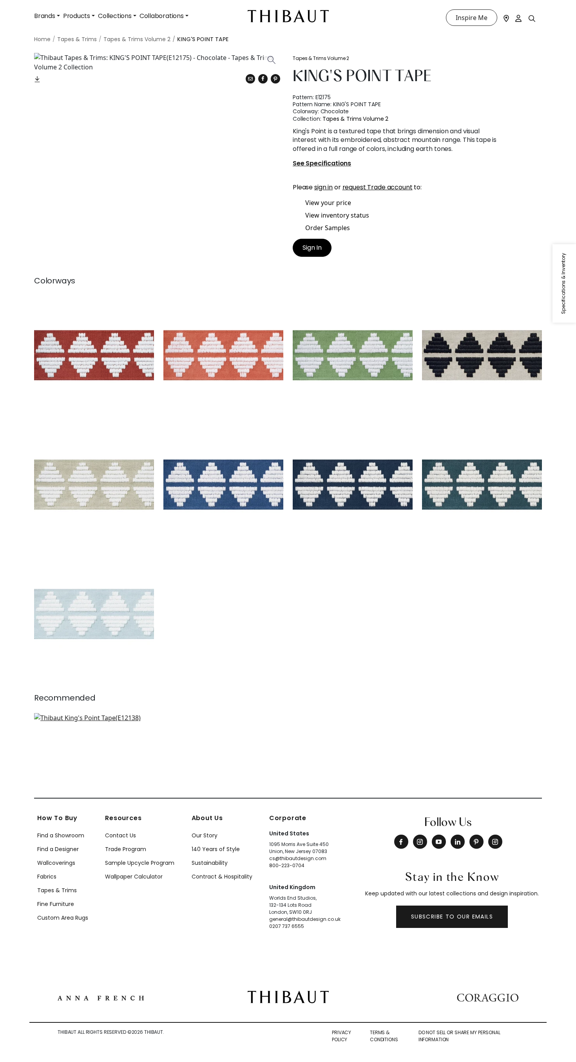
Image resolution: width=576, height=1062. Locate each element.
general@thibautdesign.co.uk (305, 919)
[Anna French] (101, 997)
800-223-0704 (286, 865)
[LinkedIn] (458, 842)
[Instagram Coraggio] (495, 842)
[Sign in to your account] (518, 17)
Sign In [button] (312, 247)
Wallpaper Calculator (134, 876)
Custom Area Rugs (62, 918)
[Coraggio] (487, 997)
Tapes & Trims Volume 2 (321, 58)
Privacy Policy (341, 1036)
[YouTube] (439, 842)
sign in (323, 187)
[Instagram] (420, 842)
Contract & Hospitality (222, 876)
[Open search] (532, 18)
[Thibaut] (288, 996)
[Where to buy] (506, 17)
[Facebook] (401, 842)
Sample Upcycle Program (139, 863)
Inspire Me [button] (471, 17)
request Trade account (377, 187)
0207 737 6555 (286, 926)
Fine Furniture (55, 904)
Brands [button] (44, 15)
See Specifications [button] (322, 164)
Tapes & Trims (57, 890)
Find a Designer (58, 849)
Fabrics (46, 876)
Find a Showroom (60, 835)
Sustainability (210, 863)
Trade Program (125, 849)
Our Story (204, 835)
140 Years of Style (216, 849)
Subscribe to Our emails (452, 916)
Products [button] (76, 15)
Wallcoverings (56, 863)
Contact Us (120, 835)
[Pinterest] (275, 79)
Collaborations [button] (161, 15)
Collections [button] (115, 15)
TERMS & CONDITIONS (384, 1036)
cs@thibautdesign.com (297, 858)
